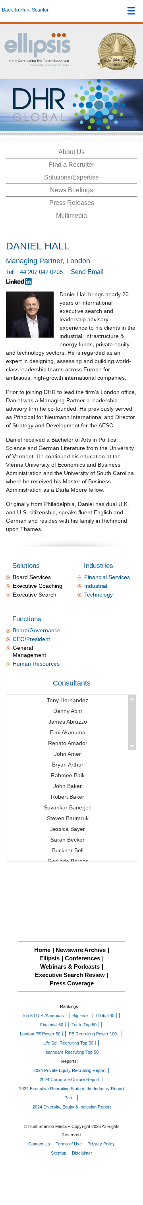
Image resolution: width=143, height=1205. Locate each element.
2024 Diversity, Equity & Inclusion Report (72, 1107)
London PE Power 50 (40, 1033)
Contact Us (39, 1143)
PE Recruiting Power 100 (93, 1033)
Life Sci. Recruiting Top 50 (68, 1043)
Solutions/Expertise (71, 177)
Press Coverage (72, 983)
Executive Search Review (70, 974)
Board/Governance (36, 630)
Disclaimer (82, 1153)
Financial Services (107, 577)
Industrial (95, 586)
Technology (98, 594)
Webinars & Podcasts (70, 966)
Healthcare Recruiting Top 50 (71, 1052)
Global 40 (105, 1015)
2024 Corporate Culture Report (69, 1079)
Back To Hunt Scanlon (26, 10)
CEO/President (31, 639)
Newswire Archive (81, 949)
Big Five (80, 1015)
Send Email (87, 271)
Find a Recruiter (71, 164)
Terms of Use (69, 1143)
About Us (71, 152)
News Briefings (71, 190)
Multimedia (71, 215)
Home (42, 949)
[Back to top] (129, 1169)
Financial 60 (51, 1024)
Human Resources (36, 663)
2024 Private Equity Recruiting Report (69, 1070)
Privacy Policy (101, 1143)
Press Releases (71, 202)
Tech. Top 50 (84, 1024)
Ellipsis (49, 958)
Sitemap (58, 1153)
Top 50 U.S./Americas (43, 1015)
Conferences (82, 958)
